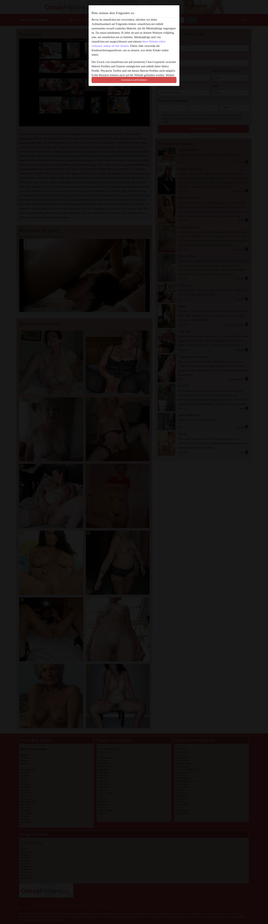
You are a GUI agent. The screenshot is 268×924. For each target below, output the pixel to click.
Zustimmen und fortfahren (134, 79)
